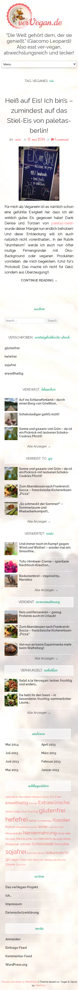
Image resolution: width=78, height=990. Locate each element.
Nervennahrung (40, 832)
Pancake (10, 839)
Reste (66, 838)
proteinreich (43, 838)
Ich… (8, 895)
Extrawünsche (54, 802)
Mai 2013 (11, 770)
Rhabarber (12, 844)
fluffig (17, 811)
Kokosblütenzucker (26, 827)
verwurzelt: (39, 670)
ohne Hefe (64, 833)
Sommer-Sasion (36, 853)
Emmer (33, 803)
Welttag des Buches (55, 859)
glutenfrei (12, 348)
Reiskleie (57, 839)
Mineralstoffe (13, 833)
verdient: (39, 602)
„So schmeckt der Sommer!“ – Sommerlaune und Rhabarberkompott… (41, 507)
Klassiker (61, 820)
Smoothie (61, 844)
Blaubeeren (25, 797)
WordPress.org (16, 964)
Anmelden (12, 939)
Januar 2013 (50, 770)
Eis (52, 796)
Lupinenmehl (56, 827)
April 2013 (48, 744)
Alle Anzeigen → (39, 446)
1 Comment (61, 139)
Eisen (58, 796)
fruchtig (33, 811)
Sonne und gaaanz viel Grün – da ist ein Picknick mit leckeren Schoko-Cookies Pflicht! (45, 432)
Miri (18, 139)
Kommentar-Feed (18, 956)
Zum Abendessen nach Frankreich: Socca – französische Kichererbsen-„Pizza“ (45, 490)
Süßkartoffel (55, 853)
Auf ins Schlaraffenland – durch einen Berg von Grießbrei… (42, 401)
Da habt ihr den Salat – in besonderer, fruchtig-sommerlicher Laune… (45, 698)
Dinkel (45, 797)
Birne (15, 797)
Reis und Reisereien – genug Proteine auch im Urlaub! (40, 614)
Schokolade (43, 844)
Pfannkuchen (24, 838)
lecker (43, 827)
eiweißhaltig (14, 373)
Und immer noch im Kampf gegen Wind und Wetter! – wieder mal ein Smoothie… (44, 547)
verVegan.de (40, 22)
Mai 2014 (12, 744)
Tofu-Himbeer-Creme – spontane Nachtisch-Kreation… (44, 563)
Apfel (8, 797)
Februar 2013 (50, 761)
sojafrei (10, 365)
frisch (24, 811)
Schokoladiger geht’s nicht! (39, 414)
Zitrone (10, 864)
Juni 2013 (12, 761)
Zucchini (21, 864)
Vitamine (26, 859)
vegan (15, 859)
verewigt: (39, 389)
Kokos (10, 827)
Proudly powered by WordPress (19, 981)
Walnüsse (37, 859)
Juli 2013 (11, 753)
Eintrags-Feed (16, 947)
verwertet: (39, 534)
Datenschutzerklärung (22, 912)
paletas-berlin (62, 223)
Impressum (13, 904)
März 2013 (48, 753)
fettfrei (9, 811)
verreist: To (39, 458)
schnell (25, 844)
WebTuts (40, 985)
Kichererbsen (44, 820)
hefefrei (11, 356)
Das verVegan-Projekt (21, 887)
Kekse (32, 820)
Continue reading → (39, 280)
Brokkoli (36, 797)
